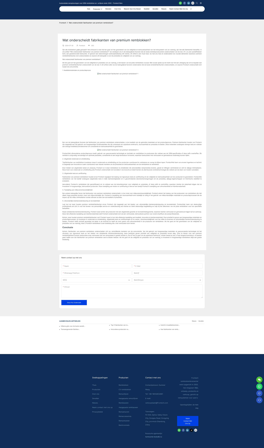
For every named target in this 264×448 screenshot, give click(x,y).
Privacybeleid (97, 412)
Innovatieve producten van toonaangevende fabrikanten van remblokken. (120, 329)
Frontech (62, 23)
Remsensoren (124, 412)
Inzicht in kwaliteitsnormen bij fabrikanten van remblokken (170, 325)
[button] (191, 9)
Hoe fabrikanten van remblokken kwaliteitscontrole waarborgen (170, 329)
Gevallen (201, 321)
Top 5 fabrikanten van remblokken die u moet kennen (120, 325)
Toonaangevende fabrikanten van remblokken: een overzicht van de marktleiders (70, 329)
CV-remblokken (125, 389)
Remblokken (123, 385)
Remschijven (123, 394)
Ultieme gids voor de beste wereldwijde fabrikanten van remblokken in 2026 (73, 326)
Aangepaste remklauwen (128, 407)
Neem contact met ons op (102, 407)
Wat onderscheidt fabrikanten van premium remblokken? (91, 23)
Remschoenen (124, 421)
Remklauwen (123, 403)
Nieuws (194, 321)
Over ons (95, 394)
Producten (96, 389)
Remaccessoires (125, 416)
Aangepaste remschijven (128, 398)
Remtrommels (124, 425)
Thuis (94, 385)
